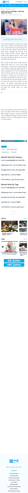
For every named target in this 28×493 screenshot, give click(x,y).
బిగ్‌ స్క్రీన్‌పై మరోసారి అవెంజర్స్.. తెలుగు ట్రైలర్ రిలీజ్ (13, 170)
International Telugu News (14, 486)
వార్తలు (6, 5)
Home (2, 9)
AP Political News (14, 473)
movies (13, 9)
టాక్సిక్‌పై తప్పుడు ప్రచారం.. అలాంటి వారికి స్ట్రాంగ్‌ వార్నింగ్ (14, 165)
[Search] (20, 1)
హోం (2, 5)
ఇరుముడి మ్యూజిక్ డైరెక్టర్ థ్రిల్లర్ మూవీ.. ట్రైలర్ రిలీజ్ (14, 160)
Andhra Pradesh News (14, 478)
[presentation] (2, 226)
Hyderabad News (14, 484)
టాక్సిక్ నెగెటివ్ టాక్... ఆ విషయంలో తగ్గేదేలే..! (14, 175)
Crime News (14, 482)
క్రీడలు (23, 5)
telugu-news (8, 9)
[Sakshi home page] (14, 461)
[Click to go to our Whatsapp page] (9, 467)
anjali (3, 149)
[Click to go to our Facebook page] (7, 467)
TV (24, 1)
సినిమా (19, 5)
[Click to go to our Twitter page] (12, 467)
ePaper (18, 2)
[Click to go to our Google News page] (21, 467)
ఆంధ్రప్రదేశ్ (10, 5)
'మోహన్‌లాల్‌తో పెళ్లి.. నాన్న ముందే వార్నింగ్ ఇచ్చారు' (14, 179)
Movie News (13, 152)
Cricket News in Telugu (14, 480)
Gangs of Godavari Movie (11, 149)
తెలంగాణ (15, 5)
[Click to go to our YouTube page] (16, 467)
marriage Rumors (5, 152)
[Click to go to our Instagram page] (14, 467)
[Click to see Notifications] (26, 2)
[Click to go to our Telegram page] (18, 467)
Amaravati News (14, 476)
